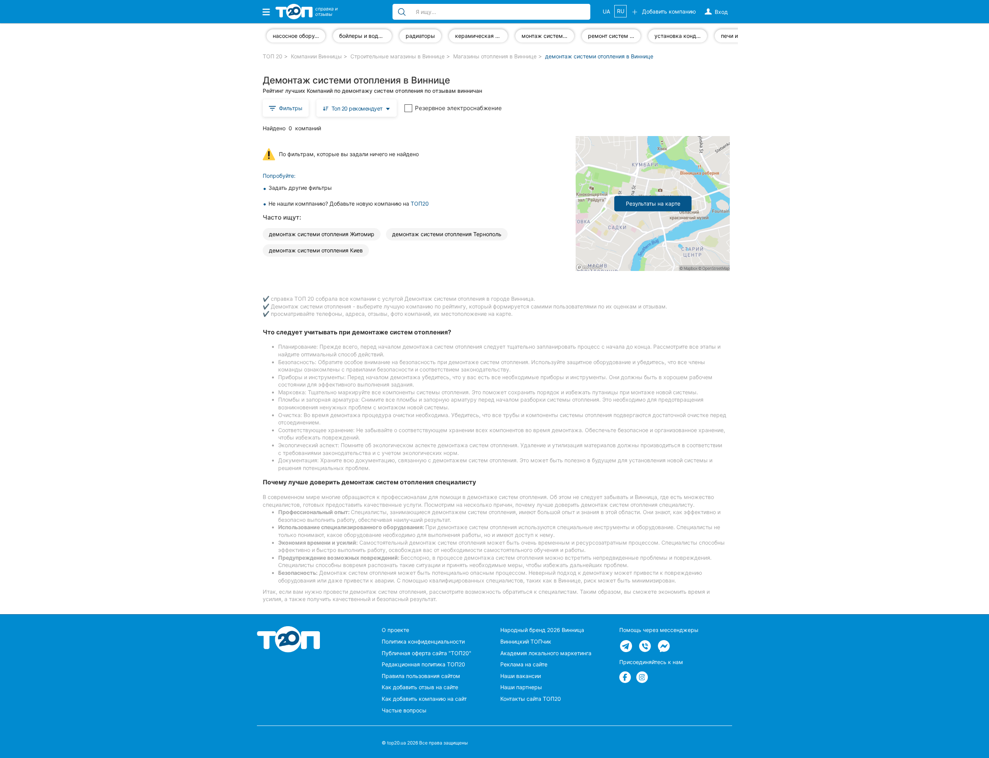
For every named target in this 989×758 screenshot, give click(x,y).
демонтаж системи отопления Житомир (321, 234)
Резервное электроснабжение (458, 108)
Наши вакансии (520, 676)
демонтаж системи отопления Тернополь (446, 234)
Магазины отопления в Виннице (495, 56)
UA (606, 11)
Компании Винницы (316, 56)
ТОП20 (420, 203)
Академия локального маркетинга (545, 653)
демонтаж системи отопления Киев (316, 250)
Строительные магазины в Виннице (397, 56)
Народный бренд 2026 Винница (542, 630)
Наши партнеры (521, 687)
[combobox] (356, 108)
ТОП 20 (272, 56)
